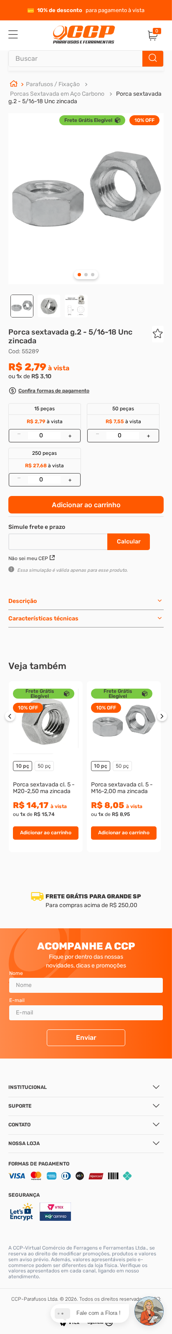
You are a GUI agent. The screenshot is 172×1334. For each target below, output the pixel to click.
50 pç (44, 766)
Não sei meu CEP (28, 558)
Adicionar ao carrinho (86, 505)
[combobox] (86, 58)
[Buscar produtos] (152, 59)
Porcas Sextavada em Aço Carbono (57, 93)
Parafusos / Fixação (53, 84)
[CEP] (58, 540)
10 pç (22, 766)
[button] (48, 392)
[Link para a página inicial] (13, 84)
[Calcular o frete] (128, 541)
